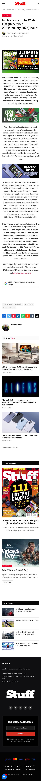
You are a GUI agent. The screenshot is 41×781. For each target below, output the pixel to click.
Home (3, 10)
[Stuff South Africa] (20, 3)
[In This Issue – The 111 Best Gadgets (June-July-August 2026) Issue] (20, 492)
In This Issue (29, 304)
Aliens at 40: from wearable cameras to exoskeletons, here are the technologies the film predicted (19, 402)
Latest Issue (7, 15)
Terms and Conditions (13, 766)
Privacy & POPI (29, 766)
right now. (27, 273)
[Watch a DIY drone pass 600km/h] (8, 623)
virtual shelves (18, 273)
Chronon (30, 774)
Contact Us (9, 769)
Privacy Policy (19, 741)
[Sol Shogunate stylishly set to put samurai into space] (8, 612)
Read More (7, 582)
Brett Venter (12, 33)
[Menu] (3, 3)
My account (31, 769)
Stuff (5, 307)
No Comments (8, 36)
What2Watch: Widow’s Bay (15, 570)
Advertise (20, 769)
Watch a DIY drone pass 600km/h (27, 620)
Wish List (12, 307)
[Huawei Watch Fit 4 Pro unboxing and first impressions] (8, 646)
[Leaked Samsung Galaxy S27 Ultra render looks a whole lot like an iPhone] (20, 422)
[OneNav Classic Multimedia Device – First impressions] (8, 635)
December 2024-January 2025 (12, 304)
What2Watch (7, 566)
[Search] (38, 3)
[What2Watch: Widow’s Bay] (20, 553)
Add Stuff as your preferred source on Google (21, 283)
